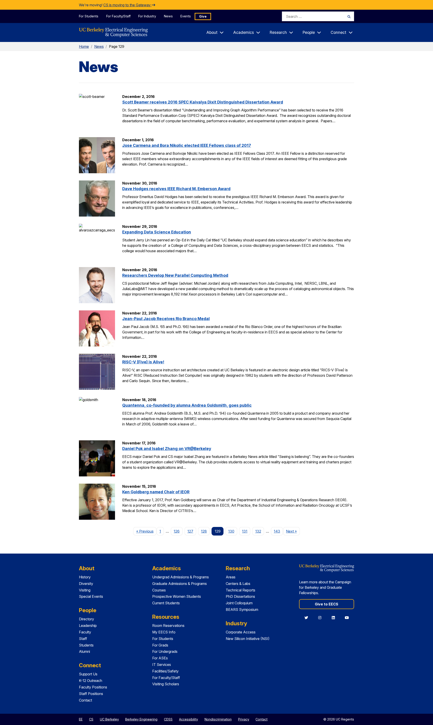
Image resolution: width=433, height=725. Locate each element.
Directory (86, 619)
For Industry (147, 16)
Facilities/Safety (165, 671)
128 (204, 531)
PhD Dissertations (240, 596)
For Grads (160, 645)
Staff (83, 638)
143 (277, 531)
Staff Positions (91, 693)
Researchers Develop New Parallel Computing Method (175, 275)
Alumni (84, 651)
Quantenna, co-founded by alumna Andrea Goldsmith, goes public (187, 405)
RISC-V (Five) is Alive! (143, 362)
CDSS (168, 719)
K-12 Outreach (90, 680)
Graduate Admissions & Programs (179, 583)
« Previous (146, 531)
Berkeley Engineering (141, 719)
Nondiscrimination (218, 719)
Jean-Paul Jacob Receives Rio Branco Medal (166, 318)
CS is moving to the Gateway (127, 5)
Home (84, 46)
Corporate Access (241, 632)
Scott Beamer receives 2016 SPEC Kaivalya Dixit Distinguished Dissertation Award (202, 102)
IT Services (161, 664)
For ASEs (160, 658)
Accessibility (188, 719)
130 (231, 531)
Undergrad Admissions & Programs (180, 577)
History (85, 577)
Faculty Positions (93, 687)
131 (244, 531)
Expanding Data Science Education (156, 232)
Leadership (88, 625)
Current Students (166, 603)
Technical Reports (240, 590)
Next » (293, 531)
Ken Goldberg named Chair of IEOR (155, 491)
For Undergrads (164, 651)
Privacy (243, 719)
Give (203, 16)
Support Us (88, 674)
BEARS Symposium (242, 609)
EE (81, 719)
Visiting (84, 590)
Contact (85, 700)
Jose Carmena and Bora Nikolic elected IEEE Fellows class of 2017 (186, 145)
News (168, 16)
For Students (88, 16)
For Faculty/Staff (118, 16)
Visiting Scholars (165, 684)
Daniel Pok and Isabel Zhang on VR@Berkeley (166, 448)
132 (258, 531)
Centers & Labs (238, 583)
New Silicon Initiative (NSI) (247, 638)
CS (91, 719)
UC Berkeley (109, 719)
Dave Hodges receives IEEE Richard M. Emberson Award (176, 188)
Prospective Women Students (176, 596)
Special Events (91, 596)
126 (177, 531)
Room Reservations (168, 625)
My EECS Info (163, 632)
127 (190, 531)
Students (86, 645)
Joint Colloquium (239, 603)
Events (185, 16)
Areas (230, 577)
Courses (159, 590)
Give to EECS (326, 604)
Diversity (86, 583)
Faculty (85, 632)
